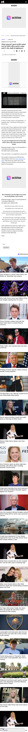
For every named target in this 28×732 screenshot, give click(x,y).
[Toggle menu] (26, 1)
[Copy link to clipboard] (14, 51)
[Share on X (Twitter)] (19, 51)
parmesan (6, 247)
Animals (7, 35)
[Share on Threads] (24, 51)
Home (2, 35)
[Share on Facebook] (22, 51)
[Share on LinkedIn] (17, 51)
